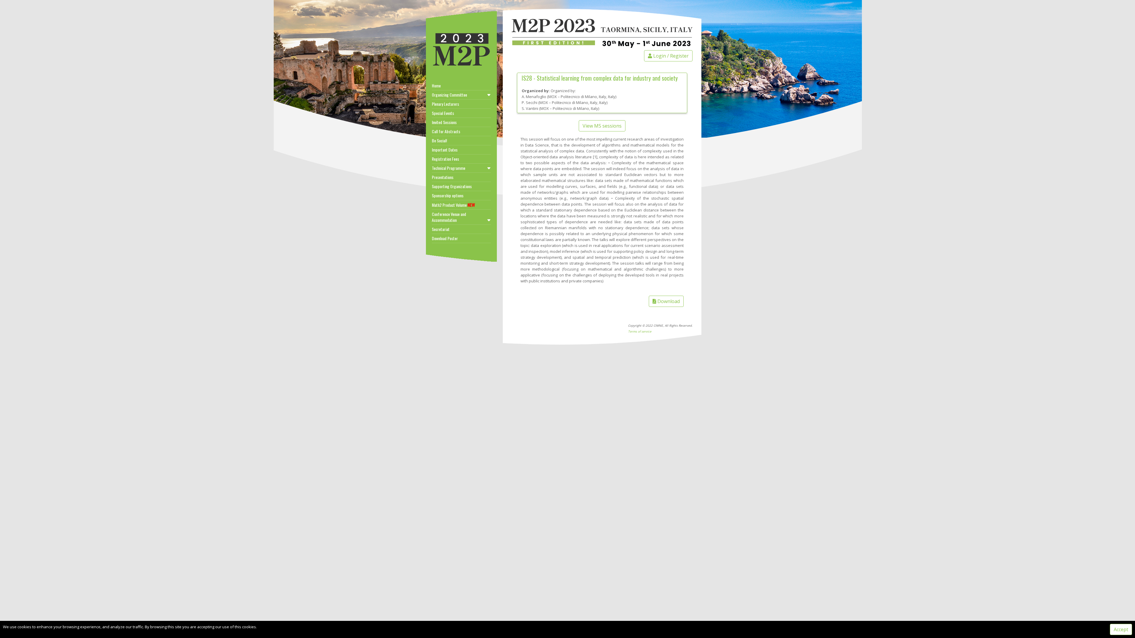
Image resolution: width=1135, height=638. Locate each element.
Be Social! (439, 140)
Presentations (442, 177)
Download (668, 301)
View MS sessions (602, 126)
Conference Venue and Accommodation (449, 217)
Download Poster (445, 238)
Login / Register (670, 56)
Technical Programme (448, 168)
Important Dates (445, 150)
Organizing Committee (449, 95)
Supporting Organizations (452, 186)
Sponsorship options (447, 195)
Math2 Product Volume (453, 204)
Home (436, 85)
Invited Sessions (444, 122)
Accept (1121, 629)
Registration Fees (445, 159)
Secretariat (441, 229)
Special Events (443, 113)
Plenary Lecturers (445, 104)
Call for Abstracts (446, 131)
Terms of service (639, 331)
